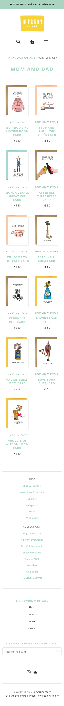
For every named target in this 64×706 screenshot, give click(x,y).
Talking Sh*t (32, 559)
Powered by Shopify (48, 695)
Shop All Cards (31, 485)
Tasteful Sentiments (32, 546)
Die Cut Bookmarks (31, 492)
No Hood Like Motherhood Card (17, 131)
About (32, 607)
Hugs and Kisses (32, 533)
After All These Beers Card (47, 196)
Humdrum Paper (17, 121)
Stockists (32, 614)
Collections (26, 58)
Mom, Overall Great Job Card (17, 196)
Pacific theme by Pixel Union (20, 695)
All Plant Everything (32, 539)
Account (32, 628)
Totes (32, 511)
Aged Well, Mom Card (47, 259)
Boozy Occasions (32, 552)
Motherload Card (46, 320)
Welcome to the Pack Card (17, 259)
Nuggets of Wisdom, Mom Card (17, 444)
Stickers (32, 498)
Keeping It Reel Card (17, 320)
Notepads (31, 505)
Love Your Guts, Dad (46, 381)
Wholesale (32, 517)
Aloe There (32, 571)
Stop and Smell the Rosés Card (46, 131)
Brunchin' (32, 565)
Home (10, 58)
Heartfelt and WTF (32, 578)
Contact (32, 621)
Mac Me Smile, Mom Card (17, 381)
